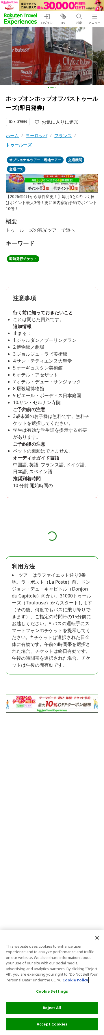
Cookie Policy (75, 980)
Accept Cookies (52, 1024)
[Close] (97, 938)
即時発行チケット (23, 258)
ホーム (12, 135)
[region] (52, 982)
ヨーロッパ (36, 135)
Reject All (52, 1007)
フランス (63, 135)
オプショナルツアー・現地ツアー (35, 159)
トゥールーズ (19, 145)
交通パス (16, 169)
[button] (48, 87)
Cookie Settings (52, 991)
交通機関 (75, 159)
